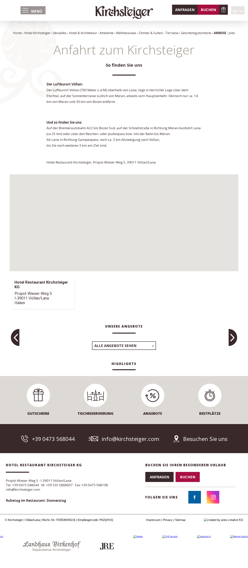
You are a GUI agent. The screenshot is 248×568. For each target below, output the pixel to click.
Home (17, 33)
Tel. (22, 485)
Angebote (152, 413)
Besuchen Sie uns (205, 438)
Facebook (194, 497)
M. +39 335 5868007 (57, 485)
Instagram (213, 497)
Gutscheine (38, 413)
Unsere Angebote (124, 326)
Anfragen (185, 9)
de (235, 11)
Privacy (168, 520)
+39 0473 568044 (53, 438)
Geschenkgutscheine (223, 10)
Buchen (208, 9)
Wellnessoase (126, 33)
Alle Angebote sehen (115, 345)
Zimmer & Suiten (151, 33)
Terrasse (171, 33)
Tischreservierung (96, 413)
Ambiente (107, 33)
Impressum (153, 520)
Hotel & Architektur (83, 33)
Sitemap (180, 520)
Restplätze (209, 413)
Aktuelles (59, 33)
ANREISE (220, 33)
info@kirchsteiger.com (130, 438)
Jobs (232, 33)
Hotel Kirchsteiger (37, 33)
